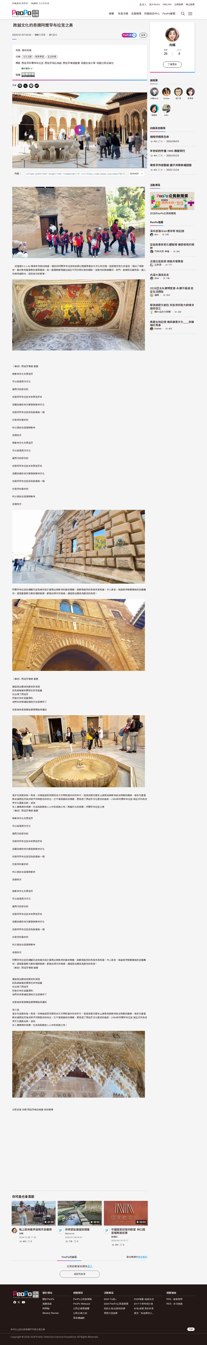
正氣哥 (157, 264)
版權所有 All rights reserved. (29, 74)
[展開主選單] (190, 13)
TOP (191, 1329)
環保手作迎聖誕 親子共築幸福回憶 (171, 165)
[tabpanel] (79, 1266)
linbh (166, 115)
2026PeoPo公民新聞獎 (163, 213)
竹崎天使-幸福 (161, 251)
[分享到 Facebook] (20, 86)
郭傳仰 (114, 1237)
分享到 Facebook (143, 96)
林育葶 (190, 98)
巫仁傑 (178, 98)
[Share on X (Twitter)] (25, 86)
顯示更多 (26, 68)
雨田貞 (154, 115)
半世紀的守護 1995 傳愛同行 (167, 151)
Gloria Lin (69, 1233)
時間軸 (46, 1308)
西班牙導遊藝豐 (71, 63)
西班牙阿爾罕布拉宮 (33, 63)
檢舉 (143, 35)
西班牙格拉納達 (53, 63)
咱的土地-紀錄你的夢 (114, 1308)
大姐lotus (154, 98)
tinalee (166, 98)
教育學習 (39, 57)
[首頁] (25, 13)
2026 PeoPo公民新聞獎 (116, 1303)
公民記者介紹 (80, 1313)
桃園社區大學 (88, 63)
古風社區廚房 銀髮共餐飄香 (166, 261)
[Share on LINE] (31, 86)
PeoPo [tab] (69, 1257)
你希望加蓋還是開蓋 (77, 1229)
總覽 (111, 13)
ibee (156, 278)
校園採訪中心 (152, 13)
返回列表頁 (79, 1274)
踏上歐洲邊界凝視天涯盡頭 (35, 1229)
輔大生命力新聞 (162, 312)
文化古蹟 (27, 57)
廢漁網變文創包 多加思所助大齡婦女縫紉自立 (172, 306)
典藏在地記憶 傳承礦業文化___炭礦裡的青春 (172, 323)
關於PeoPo (48, 1299)
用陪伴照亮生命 (159, 136)
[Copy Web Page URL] (37, 86)
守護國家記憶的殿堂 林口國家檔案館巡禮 (128, 1231)
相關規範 (47, 1303)
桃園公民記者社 (105, 63)
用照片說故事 (111, 1313)
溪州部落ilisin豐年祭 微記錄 (167, 231)
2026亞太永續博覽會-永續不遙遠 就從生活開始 (171, 289)
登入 (144, 4)
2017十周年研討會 (143, 1303)
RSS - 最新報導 (174, 1299)
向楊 (21, 1233)
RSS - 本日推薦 (174, 1303)
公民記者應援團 (81, 1308)
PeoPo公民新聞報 (82, 1299)
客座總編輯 (79, 1317)
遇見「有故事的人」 (144, 1313)
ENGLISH (167, 4)
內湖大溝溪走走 (159, 275)
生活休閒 (52, 57)
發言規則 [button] (142, 1257)
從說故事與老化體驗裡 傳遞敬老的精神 (172, 246)
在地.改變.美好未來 (144, 1308)
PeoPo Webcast (81, 1303)
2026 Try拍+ (110, 1299)
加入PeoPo (154, 4)
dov (156, 234)
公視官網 (178, 4)
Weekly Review (51, 1313)
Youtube (23, 1302)
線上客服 (190, 4)
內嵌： (18, 173)
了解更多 (172, 64)
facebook (15, 1302)
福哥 (156, 295)
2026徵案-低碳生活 (144, 1299)
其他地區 (27, 50)
